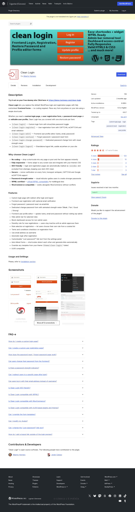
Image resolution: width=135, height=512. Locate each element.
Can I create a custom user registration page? (26, 348)
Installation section (28, 262)
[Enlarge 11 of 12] (82, 314)
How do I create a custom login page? (23, 341)
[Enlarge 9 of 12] (82, 297)
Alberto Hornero (29, 76)
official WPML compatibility (38, 182)
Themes (35, 480)
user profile (122, 130)
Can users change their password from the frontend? (29, 361)
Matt (107, 480)
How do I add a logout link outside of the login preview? (30, 434)
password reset (112, 126)
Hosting (11, 483)
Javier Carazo (56, 455)
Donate (84, 483)
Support (59, 480)
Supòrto (123, 85)
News (10, 480)
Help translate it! (83, 17)
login (124, 122)
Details (13, 85)
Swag (83, 487)
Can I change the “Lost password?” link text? (26, 428)
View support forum (98, 197)
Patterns (35, 487)
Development (51, 85)
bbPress (108, 483)
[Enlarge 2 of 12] (30, 303)
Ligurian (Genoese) (35, 498)
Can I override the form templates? (22, 414)
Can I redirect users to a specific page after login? (27, 375)
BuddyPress (110, 487)
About (10, 477)
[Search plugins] (31, 24)
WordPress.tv (62, 487)
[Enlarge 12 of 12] (82, 325)
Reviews (24, 85)
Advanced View (97, 136)
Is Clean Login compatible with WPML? (23, 395)
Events (83, 480)
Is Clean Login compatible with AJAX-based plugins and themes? (33, 408)
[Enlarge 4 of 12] (56, 276)
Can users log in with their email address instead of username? (32, 381)
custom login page (115, 122)
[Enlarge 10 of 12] (82, 304)
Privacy (11, 487)
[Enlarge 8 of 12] (82, 276)
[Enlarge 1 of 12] (30, 276)
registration (122, 126)
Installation (36, 85)
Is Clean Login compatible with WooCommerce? (27, 401)
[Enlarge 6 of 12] (56, 310)
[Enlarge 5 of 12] (56, 292)
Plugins (34, 483)
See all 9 (124, 117)
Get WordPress (125, 4)
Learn (58, 477)
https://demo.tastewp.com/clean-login (65, 100)
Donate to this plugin (99, 218)
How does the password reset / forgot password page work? (32, 355)
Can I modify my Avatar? (18, 421)
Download (121, 74)
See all (124, 174)
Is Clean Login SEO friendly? (19, 388)
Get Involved (85, 477)
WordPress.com (111, 477)
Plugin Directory (14, 10)
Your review (95, 174)
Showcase (36, 477)
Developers (61, 483)
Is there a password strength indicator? (23, 368)
